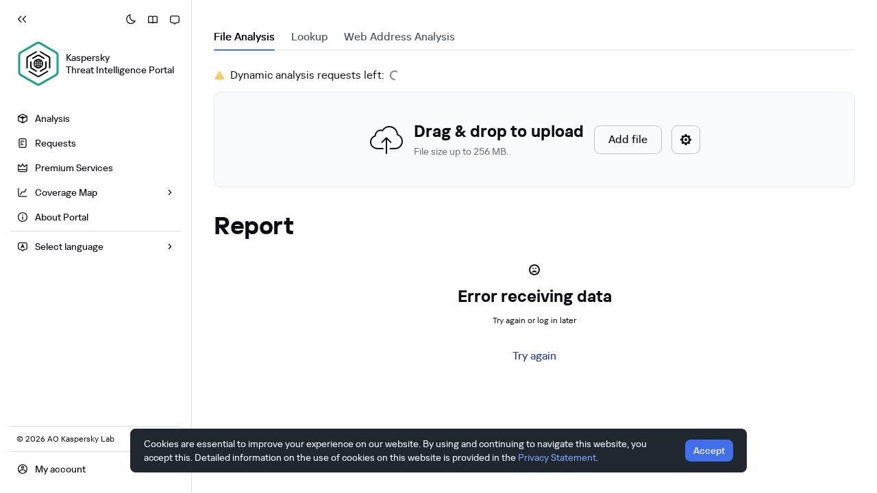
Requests (55, 143)
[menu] (95, 169)
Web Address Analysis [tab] (399, 36)
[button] (534, 139)
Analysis (52, 118)
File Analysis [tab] (244, 36)
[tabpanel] (534, 127)
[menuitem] (95, 118)
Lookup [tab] (309, 36)
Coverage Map (66, 192)
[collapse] (22, 19)
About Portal (61, 217)
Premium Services (74, 167)
